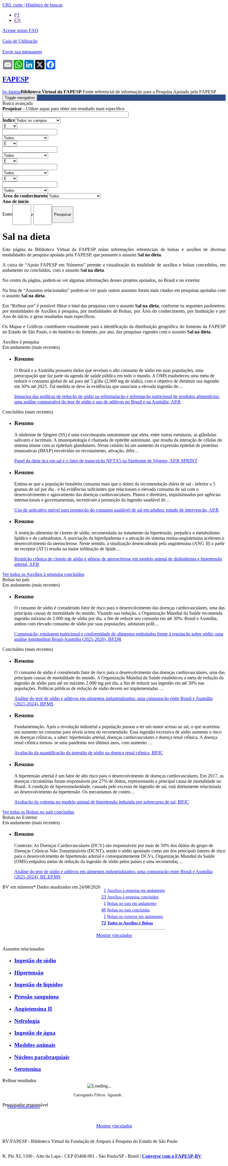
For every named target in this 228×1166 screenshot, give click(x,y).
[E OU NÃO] (9, 125)
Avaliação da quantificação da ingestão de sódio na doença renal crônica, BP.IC (88, 752)
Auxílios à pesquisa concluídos (133, 897)
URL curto (12, 4)
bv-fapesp (11, 91)
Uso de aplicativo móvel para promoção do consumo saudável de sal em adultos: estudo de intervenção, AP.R (116, 509)
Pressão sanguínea (36, 997)
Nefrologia (27, 1021)
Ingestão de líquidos (38, 984)
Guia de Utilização (19, 41)
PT (17, 14)
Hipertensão (29, 972)
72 (103, 922)
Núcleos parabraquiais (41, 1057)
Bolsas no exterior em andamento (135, 916)
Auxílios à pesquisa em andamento (136, 890)
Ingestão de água (35, 1033)
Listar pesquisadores (23, 1107)
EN (17, 20)
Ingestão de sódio (35, 960)
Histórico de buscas (44, 4)
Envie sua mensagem (22, 51)
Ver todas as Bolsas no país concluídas (38, 811)
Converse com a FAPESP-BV (172, 1156)
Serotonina (27, 1069)
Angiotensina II (33, 1009)
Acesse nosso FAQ (20, 30)
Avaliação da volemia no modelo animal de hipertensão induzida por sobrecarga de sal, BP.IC (101, 801)
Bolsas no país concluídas (128, 910)
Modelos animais (34, 1045)
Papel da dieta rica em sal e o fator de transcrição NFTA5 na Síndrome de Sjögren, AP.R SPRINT (105, 460)
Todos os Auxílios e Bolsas (130, 923)
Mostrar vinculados (114, 935)
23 (103, 896)
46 (103, 909)
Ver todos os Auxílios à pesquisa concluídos (43, 574)
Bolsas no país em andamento (131, 903)
